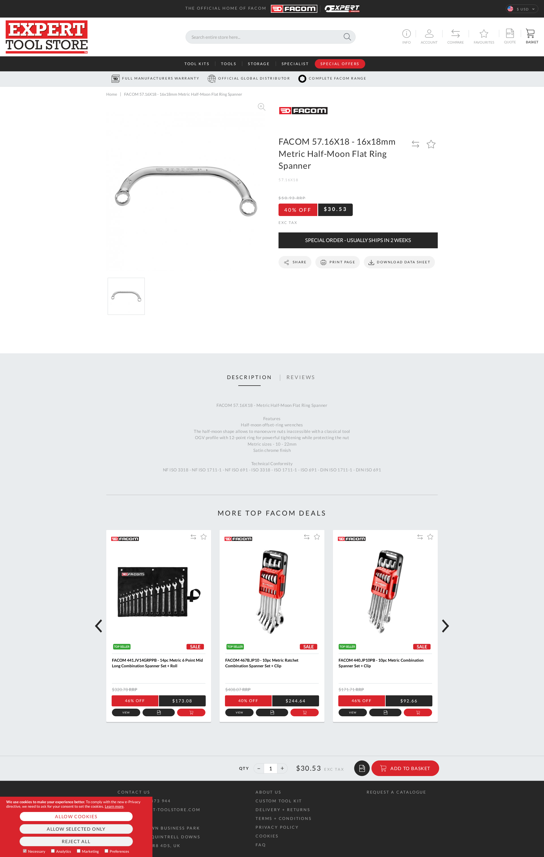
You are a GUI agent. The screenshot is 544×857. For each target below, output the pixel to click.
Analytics (63, 851)
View (126, 712)
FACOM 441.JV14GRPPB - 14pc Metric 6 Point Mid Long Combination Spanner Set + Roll (157, 663)
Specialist (295, 63)
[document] (76, 827)
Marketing (90, 851)
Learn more (114, 806)
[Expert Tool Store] (47, 36)
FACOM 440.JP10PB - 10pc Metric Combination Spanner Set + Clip (381, 663)
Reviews (301, 377)
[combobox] (271, 37)
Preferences (119, 851)
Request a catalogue (396, 792)
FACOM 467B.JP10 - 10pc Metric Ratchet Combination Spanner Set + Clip (261, 663)
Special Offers (340, 63)
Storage (259, 63)
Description (249, 377)
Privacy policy (277, 827)
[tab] (250, 378)
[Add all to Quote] (362, 768)
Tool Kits (196, 63)
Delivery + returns (283, 809)
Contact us (134, 792)
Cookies (267, 836)
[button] (522, 9)
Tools (228, 63)
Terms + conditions (283, 818)
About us (268, 792)
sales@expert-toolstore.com (159, 809)
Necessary (36, 851)
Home (111, 94)
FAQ (261, 844)
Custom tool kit (279, 800)
